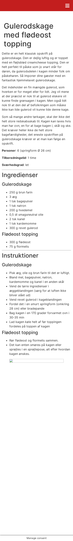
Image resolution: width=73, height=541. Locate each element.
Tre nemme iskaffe (20, 498)
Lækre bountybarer (21, 494)
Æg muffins (15, 480)
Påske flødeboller (19, 485)
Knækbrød (14, 489)
